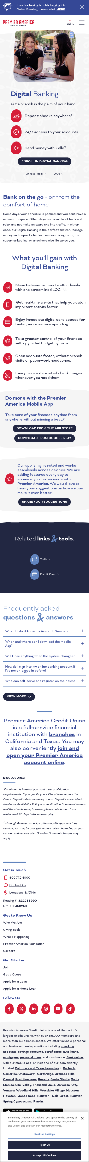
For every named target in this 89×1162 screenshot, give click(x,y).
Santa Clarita (60, 1079)
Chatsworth (26, 1074)
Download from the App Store (45, 428)
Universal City (67, 1085)
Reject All (44, 1145)
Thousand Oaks (44, 1085)
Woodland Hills (27, 1091)
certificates (53, 1052)
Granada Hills (65, 1074)
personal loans (30, 1057)
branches (62, 734)
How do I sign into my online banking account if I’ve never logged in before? (40, 669)
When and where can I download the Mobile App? (38, 644)
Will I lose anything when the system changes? (40, 656)
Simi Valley (23, 1085)
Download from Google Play (44, 438)
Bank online (74, 1057)
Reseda (43, 1079)
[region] (44, 1137)
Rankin (38, 1102)
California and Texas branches (37, 1068)
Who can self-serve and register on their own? (40, 681)
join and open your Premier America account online (44, 755)
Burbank (69, 1068)
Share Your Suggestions (44, 502)
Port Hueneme (26, 1079)
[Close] (82, 1118)
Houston (72, 1091)
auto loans (70, 1052)
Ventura (9, 1091)
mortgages (11, 1057)
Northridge (45, 1074)
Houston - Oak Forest (52, 1096)
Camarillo (10, 1074)
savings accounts (30, 1052)
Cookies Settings (44, 1134)
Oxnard (8, 1079)
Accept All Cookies (44, 1155)
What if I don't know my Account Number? (36, 631)
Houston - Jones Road (19, 1096)
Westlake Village (52, 1091)
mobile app (23, 1063)
